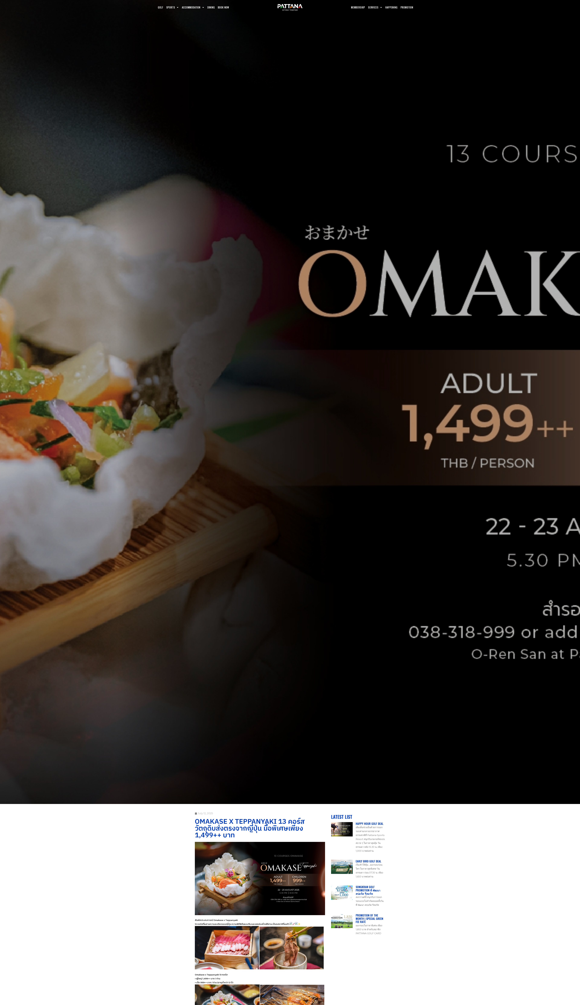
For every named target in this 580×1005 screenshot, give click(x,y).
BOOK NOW (223, 7)
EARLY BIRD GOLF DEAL (368, 861)
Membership (358, 7)
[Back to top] (516, 949)
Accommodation (191, 7)
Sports (170, 7)
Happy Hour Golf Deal (369, 824)
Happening (391, 7)
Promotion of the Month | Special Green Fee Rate (369, 918)
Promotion (407, 7)
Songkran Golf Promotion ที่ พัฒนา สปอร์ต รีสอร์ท (368, 890)
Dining (211, 7)
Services (373, 7)
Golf (160, 7)
